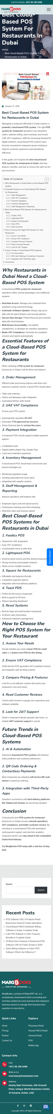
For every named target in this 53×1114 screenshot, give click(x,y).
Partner (5, 1035)
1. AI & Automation (16, 253)
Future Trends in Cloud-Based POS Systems (23, 250)
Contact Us (7, 1040)
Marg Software (50, 557)
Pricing (5, 1031)
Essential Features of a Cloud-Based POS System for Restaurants (25, 190)
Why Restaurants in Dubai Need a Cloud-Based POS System (26, 184)
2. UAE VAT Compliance (18, 198)
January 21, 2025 (12, 106)
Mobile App (33, 1045)
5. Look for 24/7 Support (18, 247)
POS (30, 1040)
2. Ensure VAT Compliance (19, 239)
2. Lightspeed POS (16, 218)
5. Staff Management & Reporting (21, 207)
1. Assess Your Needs (17, 236)
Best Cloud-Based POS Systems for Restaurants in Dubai (26, 211)
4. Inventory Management (18, 204)
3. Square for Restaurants (19, 221)
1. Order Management (17, 195)
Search (9, 884)
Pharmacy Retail (36, 1026)
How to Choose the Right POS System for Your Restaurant (24, 231)
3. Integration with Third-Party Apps (22, 259)
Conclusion (9, 262)
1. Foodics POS (15, 216)
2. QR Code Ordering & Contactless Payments (26, 256)
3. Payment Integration (17, 201)
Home (5, 49)
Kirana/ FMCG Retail (37, 1031)
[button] (46, 1108)
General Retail (35, 1035)
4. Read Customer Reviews (19, 244)
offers (14, 293)
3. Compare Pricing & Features (20, 242)
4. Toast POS (14, 224)
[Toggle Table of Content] (45, 179)
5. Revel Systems (16, 227)
